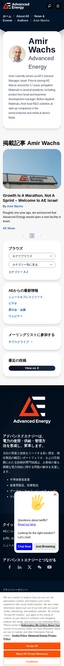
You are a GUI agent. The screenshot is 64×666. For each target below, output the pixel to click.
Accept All (32, 646)
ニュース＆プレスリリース (26, 296)
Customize (32, 661)
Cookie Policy (19, 635)
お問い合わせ (11, 538)
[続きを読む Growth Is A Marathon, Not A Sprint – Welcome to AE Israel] (32, 171)
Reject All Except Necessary (32, 654)
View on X (32, 368)
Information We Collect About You (40, 625)
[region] (32, 629)
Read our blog (27, 524)
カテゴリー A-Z (18, 271)
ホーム (7, 16)
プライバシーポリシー (15, 589)
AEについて (10, 531)
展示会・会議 (17, 309)
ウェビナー (16, 316)
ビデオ (13, 303)
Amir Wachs (15, 206)
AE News (9, 228)
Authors (23, 20)
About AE (23, 16)
